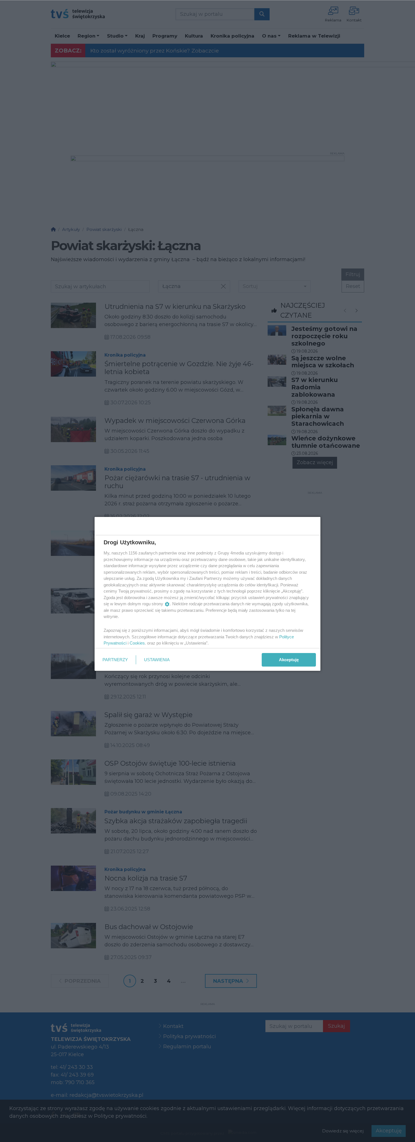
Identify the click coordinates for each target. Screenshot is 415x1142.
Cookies (137, 643)
